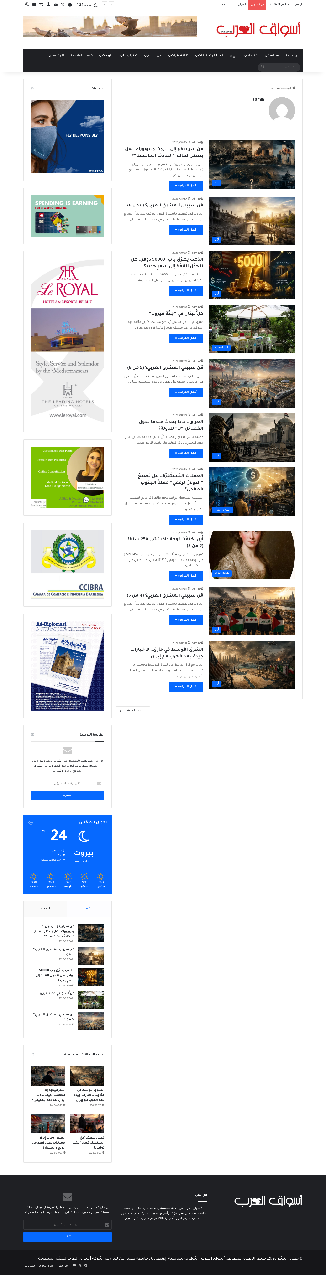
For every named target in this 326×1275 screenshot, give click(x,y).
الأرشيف (58, 55)
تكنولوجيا (130, 55)
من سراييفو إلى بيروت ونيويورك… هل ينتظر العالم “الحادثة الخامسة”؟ (54, 931)
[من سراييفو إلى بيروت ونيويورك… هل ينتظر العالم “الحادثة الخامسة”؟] (91, 933)
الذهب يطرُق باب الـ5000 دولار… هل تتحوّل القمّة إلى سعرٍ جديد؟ (54, 975)
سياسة (273, 55)
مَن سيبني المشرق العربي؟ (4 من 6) (165, 596)
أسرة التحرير (46, 1266)
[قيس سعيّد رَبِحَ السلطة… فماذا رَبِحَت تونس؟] (87, 1124)
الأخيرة (45, 909)
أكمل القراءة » (186, 186)
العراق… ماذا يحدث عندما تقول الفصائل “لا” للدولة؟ (213, 4)
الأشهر (89, 909)
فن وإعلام (154, 55)
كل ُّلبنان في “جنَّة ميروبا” (176, 314)
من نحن (63, 1266)
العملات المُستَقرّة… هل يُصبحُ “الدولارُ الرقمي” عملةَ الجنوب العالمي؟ (170, 483)
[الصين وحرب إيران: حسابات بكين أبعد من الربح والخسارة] (48, 1124)
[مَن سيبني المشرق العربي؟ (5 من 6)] (91, 1021)
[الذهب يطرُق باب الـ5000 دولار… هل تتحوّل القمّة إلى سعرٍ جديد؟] (91, 977)
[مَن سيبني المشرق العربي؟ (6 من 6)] (91, 956)
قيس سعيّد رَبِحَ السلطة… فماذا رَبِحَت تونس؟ (88, 1143)
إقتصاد (252, 55)
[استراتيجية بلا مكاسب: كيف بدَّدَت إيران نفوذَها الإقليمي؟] (48, 1076)
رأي (235, 55)
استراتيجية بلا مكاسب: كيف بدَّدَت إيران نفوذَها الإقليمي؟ (48, 1095)
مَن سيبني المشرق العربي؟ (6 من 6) (165, 205)
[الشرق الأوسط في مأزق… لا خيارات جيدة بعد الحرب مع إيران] (87, 1076)
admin (258, 100)
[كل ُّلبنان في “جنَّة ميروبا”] (91, 1000)
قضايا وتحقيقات (210, 55)
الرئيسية (292, 55)
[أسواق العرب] (258, 30)
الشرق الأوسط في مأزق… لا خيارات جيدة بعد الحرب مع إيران (89, 1095)
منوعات (108, 55)
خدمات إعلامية (82, 55)
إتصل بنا (30, 1266)
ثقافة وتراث (180, 55)
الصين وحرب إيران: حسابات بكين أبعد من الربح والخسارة (48, 1143)
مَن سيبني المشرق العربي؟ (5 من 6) (165, 368)
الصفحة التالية (136, 710)
